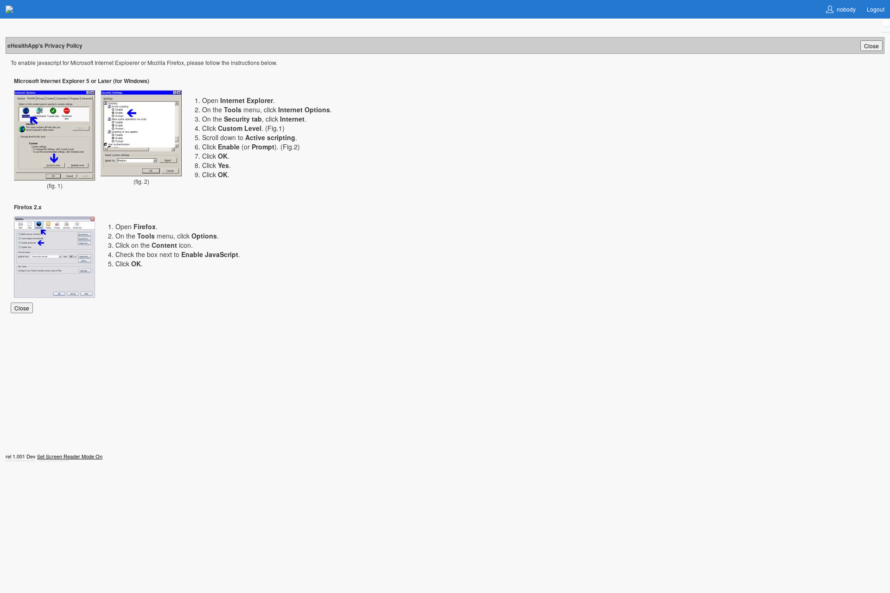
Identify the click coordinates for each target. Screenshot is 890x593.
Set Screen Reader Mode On (69, 456)
